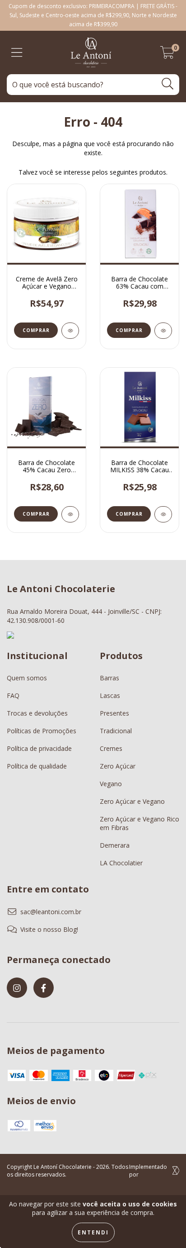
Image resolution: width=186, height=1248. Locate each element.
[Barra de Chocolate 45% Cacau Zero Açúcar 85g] (70, 514)
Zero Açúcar (117, 766)
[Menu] (17, 52)
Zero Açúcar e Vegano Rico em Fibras (139, 823)
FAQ (13, 695)
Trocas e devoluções (37, 713)
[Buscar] (167, 84)
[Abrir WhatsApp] (163, 1225)
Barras (109, 678)
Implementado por (148, 1170)
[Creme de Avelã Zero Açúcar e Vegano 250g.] (70, 331)
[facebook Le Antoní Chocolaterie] (43, 988)
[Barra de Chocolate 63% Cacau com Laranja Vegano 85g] (163, 331)
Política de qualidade (37, 766)
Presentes (114, 713)
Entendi (93, 1232)
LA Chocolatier (121, 863)
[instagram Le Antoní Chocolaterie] (17, 988)
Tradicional (116, 730)
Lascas (110, 695)
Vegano (111, 783)
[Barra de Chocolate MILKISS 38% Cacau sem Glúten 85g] (163, 514)
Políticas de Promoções (41, 730)
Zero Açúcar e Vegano (132, 801)
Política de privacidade (39, 748)
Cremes (111, 748)
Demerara (115, 845)
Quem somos (27, 678)
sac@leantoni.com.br (50, 911)
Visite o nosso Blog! (49, 929)
